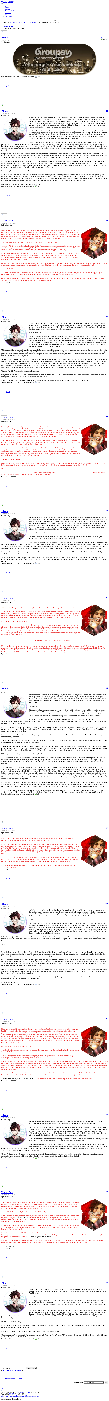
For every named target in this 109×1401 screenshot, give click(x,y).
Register (10, 2)
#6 (107, 511)
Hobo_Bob (7, 220)
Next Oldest (7, 1370)
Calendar (8, 13)
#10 (106, 903)
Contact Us (12, 1396)
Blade (4, 37)
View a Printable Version (13, 1379)
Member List (9, 11)
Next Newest (16, 1370)
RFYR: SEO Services (22, 1392)
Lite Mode (4, 1396)
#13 (106, 1192)
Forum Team (20, 1396)
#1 (102, 37)
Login (5, 2)
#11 (106, 1018)
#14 (106, 1282)
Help (6, 15)
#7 (107, 597)
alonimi (12, 22)
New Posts (8, 16)
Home (7, 7)
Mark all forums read (32, 1396)
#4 (107, 316)
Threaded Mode (7, 26)
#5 (107, 416)
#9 (107, 828)
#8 (107, 688)
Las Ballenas (31, 22)
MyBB (11, 1394)
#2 (107, 111)
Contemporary (21, 22)
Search (7, 9)
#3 (107, 220)
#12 (106, 1115)
